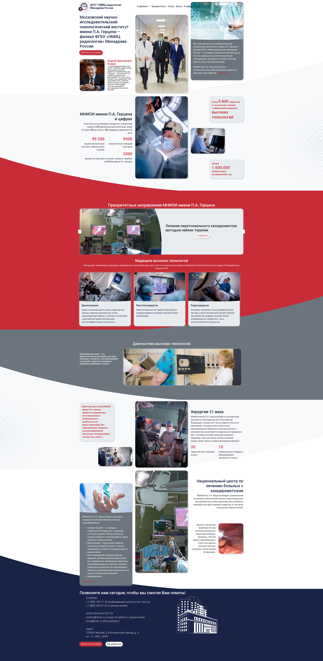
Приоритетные (158, 6)
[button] (80, 231)
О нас (197, 6)
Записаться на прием (91, 52)
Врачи (179, 6)
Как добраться (114, 644)
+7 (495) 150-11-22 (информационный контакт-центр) (118, 601)
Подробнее (222, 73)
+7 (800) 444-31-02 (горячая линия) (106, 605)
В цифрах (188, 6)
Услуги (171, 6)
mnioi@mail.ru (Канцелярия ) (103, 621)
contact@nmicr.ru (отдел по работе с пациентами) (115, 617)
